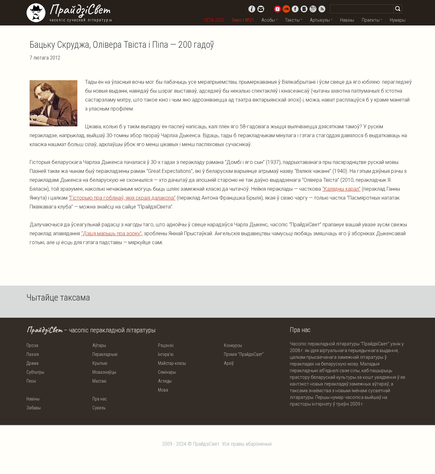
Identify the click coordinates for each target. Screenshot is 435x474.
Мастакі (99, 381)
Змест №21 (243, 20)
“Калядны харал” (341, 189)
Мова (163, 390)
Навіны (347, 20)
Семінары (167, 372)
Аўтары (99, 345)
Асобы (268, 20)
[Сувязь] (261, 9)
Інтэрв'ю (166, 354)
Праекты (371, 20)
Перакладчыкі (105, 354)
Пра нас (99, 398)
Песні (31, 381)
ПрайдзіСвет (79, 9)
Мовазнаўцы (104, 372)
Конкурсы (233, 345)
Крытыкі (99, 363)
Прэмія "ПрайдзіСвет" (244, 354)
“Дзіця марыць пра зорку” (111, 233)
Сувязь (99, 407)
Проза (32, 345)
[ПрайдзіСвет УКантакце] (304, 9)
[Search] (397, 8)
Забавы (33, 407)
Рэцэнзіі (166, 345)
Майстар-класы (172, 363)
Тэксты (292, 20)
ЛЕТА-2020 (214, 20)
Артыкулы (320, 20)
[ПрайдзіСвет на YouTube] (277, 9)
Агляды (165, 381)
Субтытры (35, 372)
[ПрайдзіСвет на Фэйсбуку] (295, 9)
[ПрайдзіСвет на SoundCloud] (286, 9)
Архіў (229, 363)
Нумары (397, 20)
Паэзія (32, 354)
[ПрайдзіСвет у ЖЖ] (313, 9)
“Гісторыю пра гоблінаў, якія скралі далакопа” (122, 198)
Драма (32, 363)
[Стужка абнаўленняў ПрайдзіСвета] (322, 9)
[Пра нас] (252, 9)
